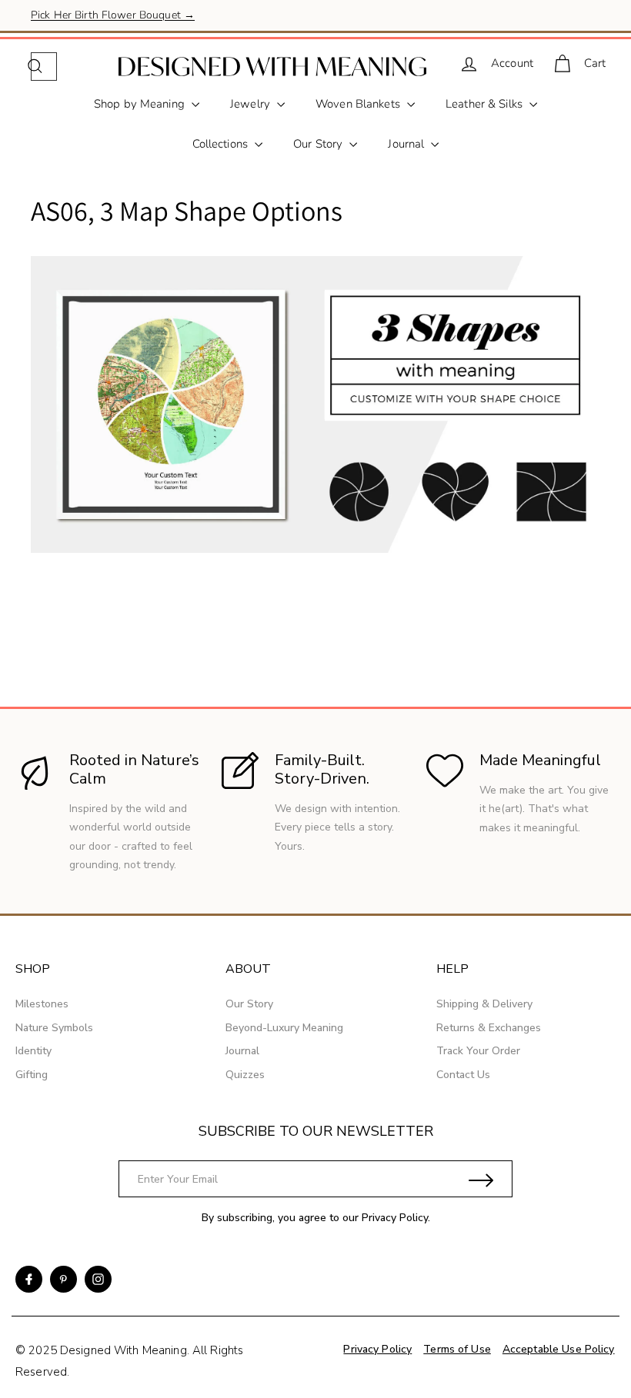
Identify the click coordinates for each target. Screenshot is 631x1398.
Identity (33, 1051)
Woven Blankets (359, 104)
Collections (222, 143)
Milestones (41, 1004)
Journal (407, 143)
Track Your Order (478, 1051)
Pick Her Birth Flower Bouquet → (113, 15)
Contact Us (463, 1074)
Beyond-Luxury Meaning (284, 1027)
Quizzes (245, 1074)
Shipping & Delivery (484, 1004)
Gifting (31, 1074)
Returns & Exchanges (488, 1027)
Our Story (319, 143)
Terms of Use (457, 1349)
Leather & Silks (486, 104)
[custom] (28, 1279)
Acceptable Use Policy (558, 1349)
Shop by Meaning (141, 104)
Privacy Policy (395, 1217)
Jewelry (251, 104)
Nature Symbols (54, 1027)
